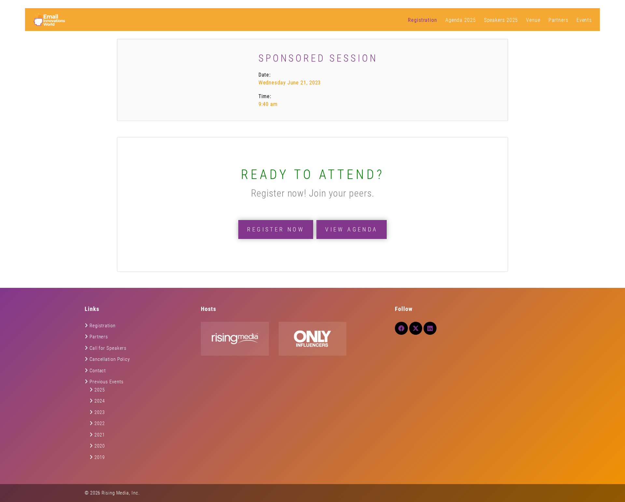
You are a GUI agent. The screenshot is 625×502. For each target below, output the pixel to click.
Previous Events (107, 382)
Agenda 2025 (460, 20)
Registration (422, 20)
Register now (275, 229)
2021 (99, 435)
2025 (99, 390)
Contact (98, 371)
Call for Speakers (108, 348)
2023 (99, 412)
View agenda (351, 229)
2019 (99, 457)
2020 (99, 446)
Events (584, 20)
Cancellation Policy (110, 359)
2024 (99, 401)
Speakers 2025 (501, 20)
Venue (533, 20)
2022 (99, 423)
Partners (558, 20)
